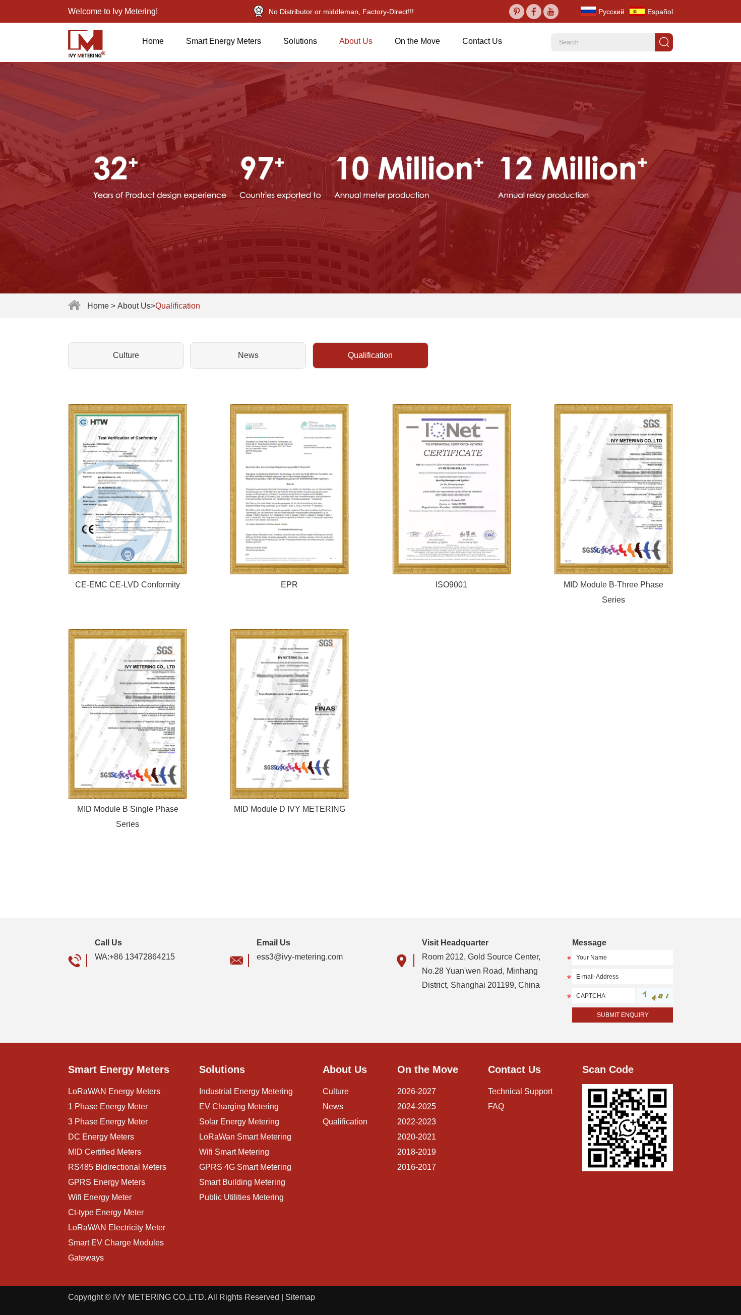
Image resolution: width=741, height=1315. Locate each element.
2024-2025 (416, 1106)
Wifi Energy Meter (100, 1197)
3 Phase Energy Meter (108, 1121)
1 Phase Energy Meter (108, 1106)
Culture (126, 355)
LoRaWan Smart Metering (245, 1136)
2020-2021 (416, 1136)
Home (153, 41)
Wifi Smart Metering (234, 1152)
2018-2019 (416, 1152)
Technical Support (520, 1091)
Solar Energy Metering (239, 1121)
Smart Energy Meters (223, 41)
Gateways (86, 1257)
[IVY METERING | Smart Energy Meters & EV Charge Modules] (90, 42)
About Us (356, 41)
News (248, 355)
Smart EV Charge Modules (116, 1242)
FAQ (496, 1106)
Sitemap (300, 1297)
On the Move (417, 41)
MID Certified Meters (104, 1152)
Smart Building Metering (242, 1182)
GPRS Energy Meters (106, 1182)
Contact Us (482, 41)
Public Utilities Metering (241, 1197)
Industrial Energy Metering (246, 1091)
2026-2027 (416, 1091)
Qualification (370, 355)
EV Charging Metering (239, 1106)
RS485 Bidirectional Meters (117, 1167)
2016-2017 (416, 1167)
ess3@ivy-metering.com (300, 956)
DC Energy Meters (101, 1136)
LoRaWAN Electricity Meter (116, 1227)
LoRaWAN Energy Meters (114, 1091)
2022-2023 (416, 1121)
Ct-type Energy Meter (106, 1212)
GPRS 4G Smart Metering (245, 1167)
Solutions (300, 41)
